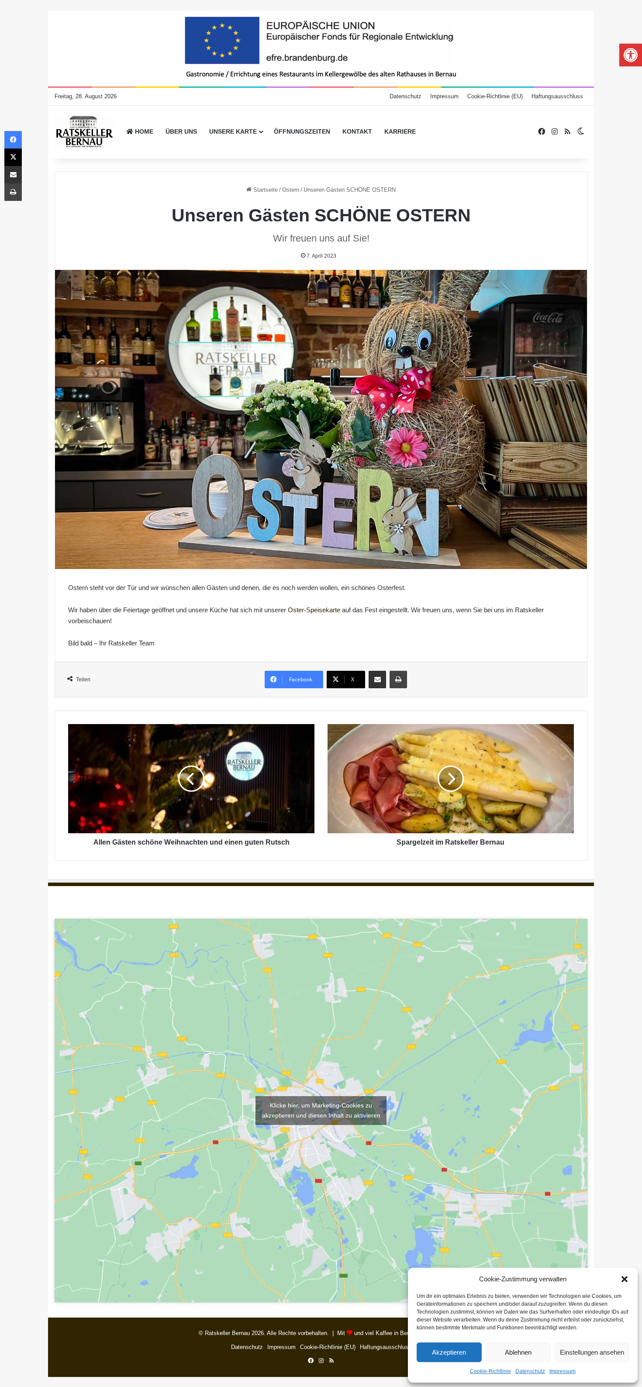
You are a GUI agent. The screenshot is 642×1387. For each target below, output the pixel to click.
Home (143, 131)
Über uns (181, 131)
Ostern (290, 189)
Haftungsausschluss (557, 96)
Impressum (562, 1371)
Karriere (400, 131)
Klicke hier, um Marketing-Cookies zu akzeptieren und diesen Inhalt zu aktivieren (321, 1110)
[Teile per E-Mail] (377, 679)
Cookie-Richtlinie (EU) (495, 96)
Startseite (265, 189)
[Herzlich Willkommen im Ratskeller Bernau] (84, 131)
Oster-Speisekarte (314, 610)
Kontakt (357, 131)
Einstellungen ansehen (592, 1352)
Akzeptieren (449, 1352)
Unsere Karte (233, 131)
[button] (624, 1279)
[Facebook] (13, 139)
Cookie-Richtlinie (490, 1371)
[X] (13, 157)
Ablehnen (518, 1352)
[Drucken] (398, 679)
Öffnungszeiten (302, 131)
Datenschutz (530, 1371)
